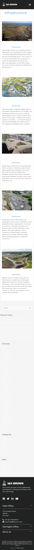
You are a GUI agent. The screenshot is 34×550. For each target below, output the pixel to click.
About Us (7, 532)
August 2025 (6, 359)
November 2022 (7, 420)
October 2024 (6, 377)
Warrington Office (11, 527)
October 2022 (6, 422)
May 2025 (5, 368)
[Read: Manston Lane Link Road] (17, 258)
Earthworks (5, 442)
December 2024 (7, 374)
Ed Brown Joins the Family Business (12, 319)
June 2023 (5, 411)
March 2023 (6, 414)
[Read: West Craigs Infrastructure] (17, 31)
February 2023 (6, 417)
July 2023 (5, 408)
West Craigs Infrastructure (16, 44)
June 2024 (5, 385)
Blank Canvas (20, 548)
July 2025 (5, 362)
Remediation (6, 450)
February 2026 (6, 356)
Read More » (6, 71)
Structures (5, 444)
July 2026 (5, 348)
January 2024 (6, 399)
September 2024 (7, 379)
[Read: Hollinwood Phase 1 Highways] (17, 87)
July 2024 (5, 382)
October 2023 (6, 405)
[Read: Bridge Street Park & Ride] (17, 200)
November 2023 (7, 402)
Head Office (8, 506)
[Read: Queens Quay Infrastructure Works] (17, 143)
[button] (29, 4)
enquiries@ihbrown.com (13, 522)
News (3, 453)
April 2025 (5, 371)
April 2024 (5, 391)
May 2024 (5, 388)
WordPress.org (6, 472)
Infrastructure (6, 47)
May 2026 (5, 351)
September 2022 (7, 425)
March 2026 (6, 354)
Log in (4, 464)
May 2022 (5, 428)
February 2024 (6, 397)
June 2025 (5, 365)
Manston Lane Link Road (15, 271)
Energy (4, 447)
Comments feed (7, 469)
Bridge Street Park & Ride (16, 213)
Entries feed (6, 466)
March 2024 (6, 394)
